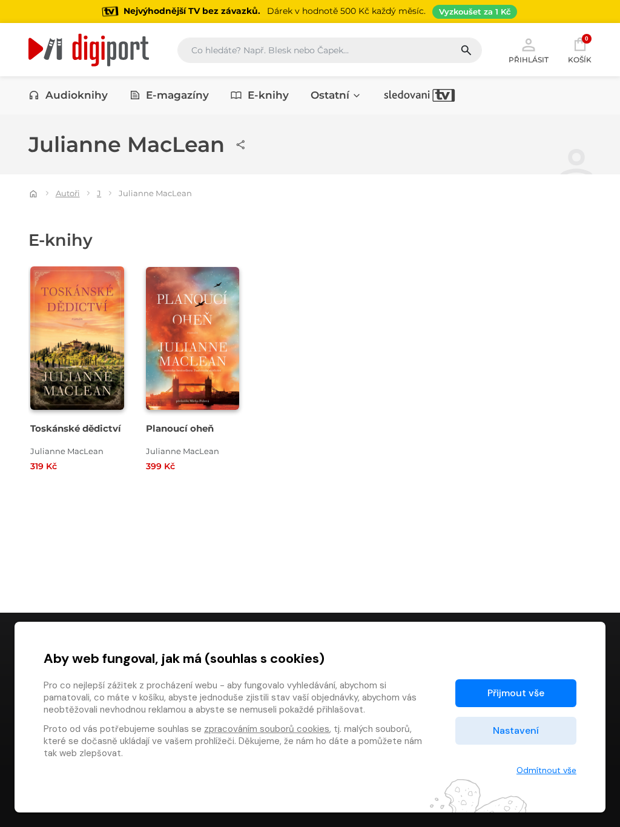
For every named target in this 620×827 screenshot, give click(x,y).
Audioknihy (76, 95)
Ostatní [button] (330, 95)
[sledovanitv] (419, 95)
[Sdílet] (241, 145)
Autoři (68, 193)
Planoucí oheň (180, 428)
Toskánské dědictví (75, 428)
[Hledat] (471, 50)
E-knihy (268, 95)
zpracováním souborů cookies (266, 729)
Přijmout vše (515, 693)
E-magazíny (177, 95)
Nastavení (516, 730)
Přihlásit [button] (529, 59)
